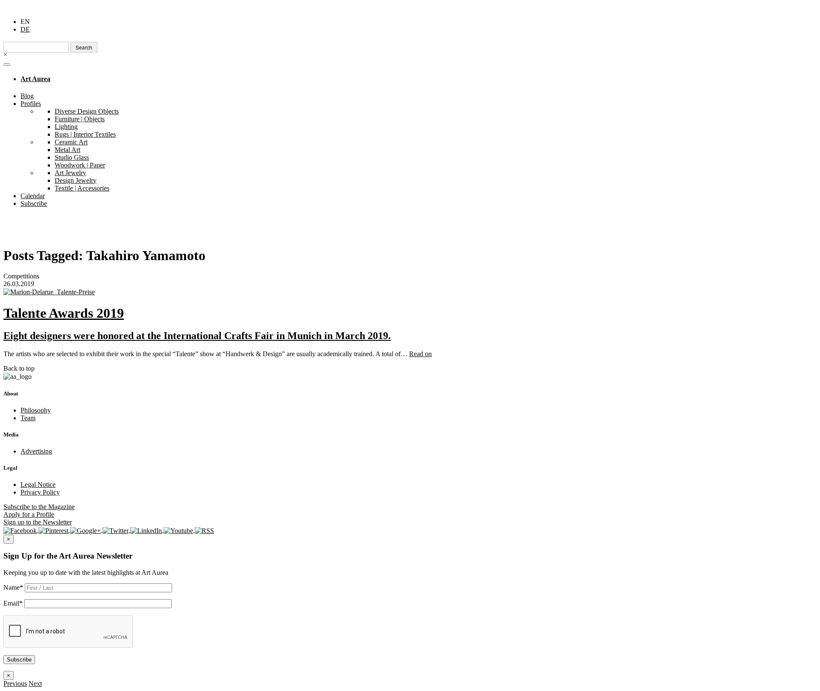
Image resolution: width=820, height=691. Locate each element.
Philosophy (35, 410)
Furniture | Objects (80, 119)
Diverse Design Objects (87, 111)
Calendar (32, 195)
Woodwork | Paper (80, 165)
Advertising (36, 451)
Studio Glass (72, 157)
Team (27, 418)
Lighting (66, 126)
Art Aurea (35, 78)
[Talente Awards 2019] (410, 292)
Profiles (30, 103)
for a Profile (28, 514)
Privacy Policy (40, 492)
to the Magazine (39, 506)
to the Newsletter (37, 522)
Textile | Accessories (82, 188)
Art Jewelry (70, 172)
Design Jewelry (76, 180)
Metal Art (67, 149)
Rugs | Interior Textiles (85, 134)
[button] (15, 683)
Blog (27, 96)
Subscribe (33, 203)
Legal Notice (38, 484)
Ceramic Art (71, 142)
